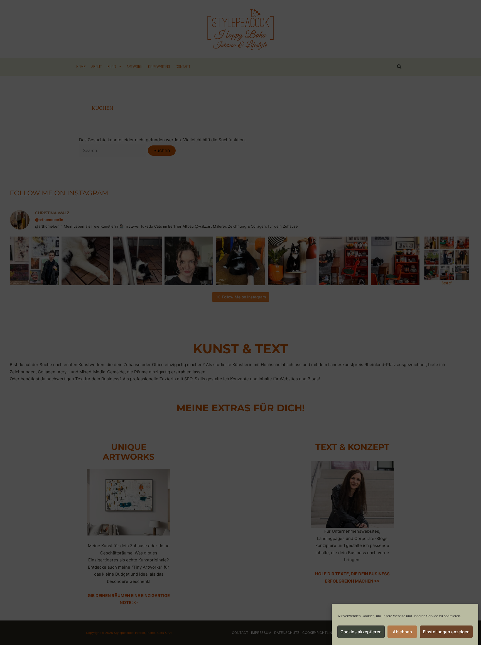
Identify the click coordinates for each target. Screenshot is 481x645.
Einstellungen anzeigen (446, 631)
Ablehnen (402, 631)
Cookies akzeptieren (361, 631)
